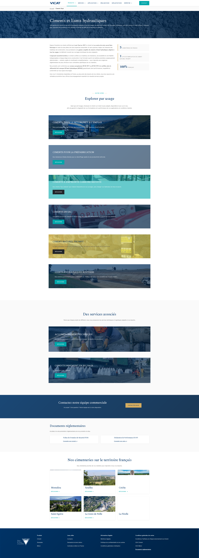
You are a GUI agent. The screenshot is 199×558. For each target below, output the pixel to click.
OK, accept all (46, 283)
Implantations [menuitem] (117, 3)
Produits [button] (71, 3)
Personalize (68, 283)
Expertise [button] (127, 3)
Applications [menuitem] (92, 3)
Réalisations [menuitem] (105, 3)
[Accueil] (55, 3)
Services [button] (81, 3)
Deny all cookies (58, 283)
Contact (144, 3)
